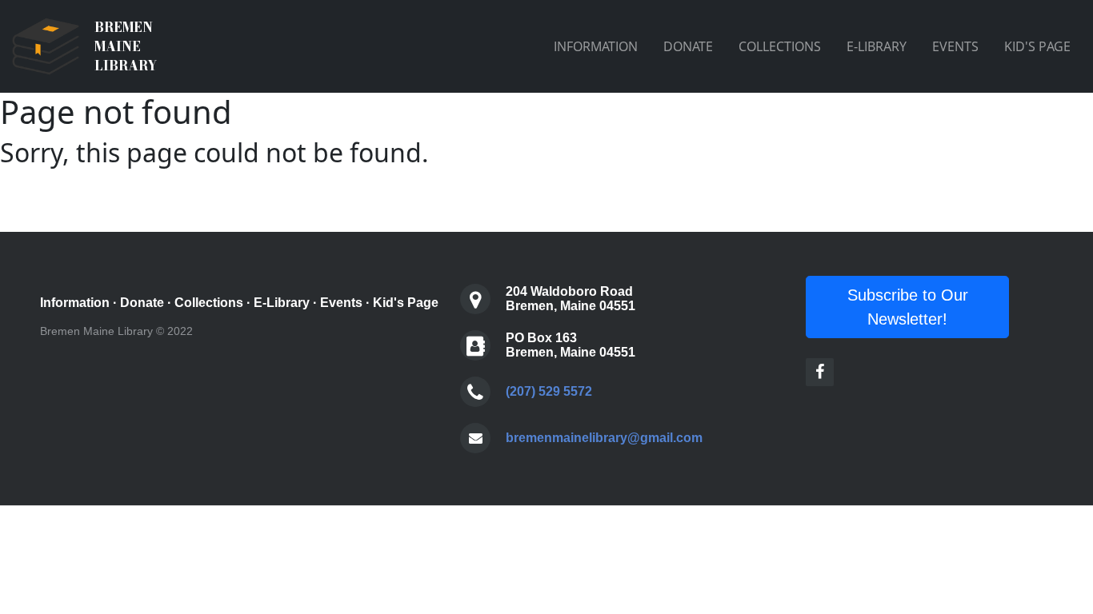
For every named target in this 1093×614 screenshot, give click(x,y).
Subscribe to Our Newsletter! (907, 307)
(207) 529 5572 (549, 391)
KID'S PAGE (1037, 46)
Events (341, 302)
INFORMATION (596, 46)
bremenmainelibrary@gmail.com (604, 438)
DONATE (688, 46)
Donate (142, 302)
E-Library (282, 302)
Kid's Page (405, 302)
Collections (208, 302)
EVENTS (955, 46)
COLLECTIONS (780, 46)
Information (75, 302)
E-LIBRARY (877, 46)
